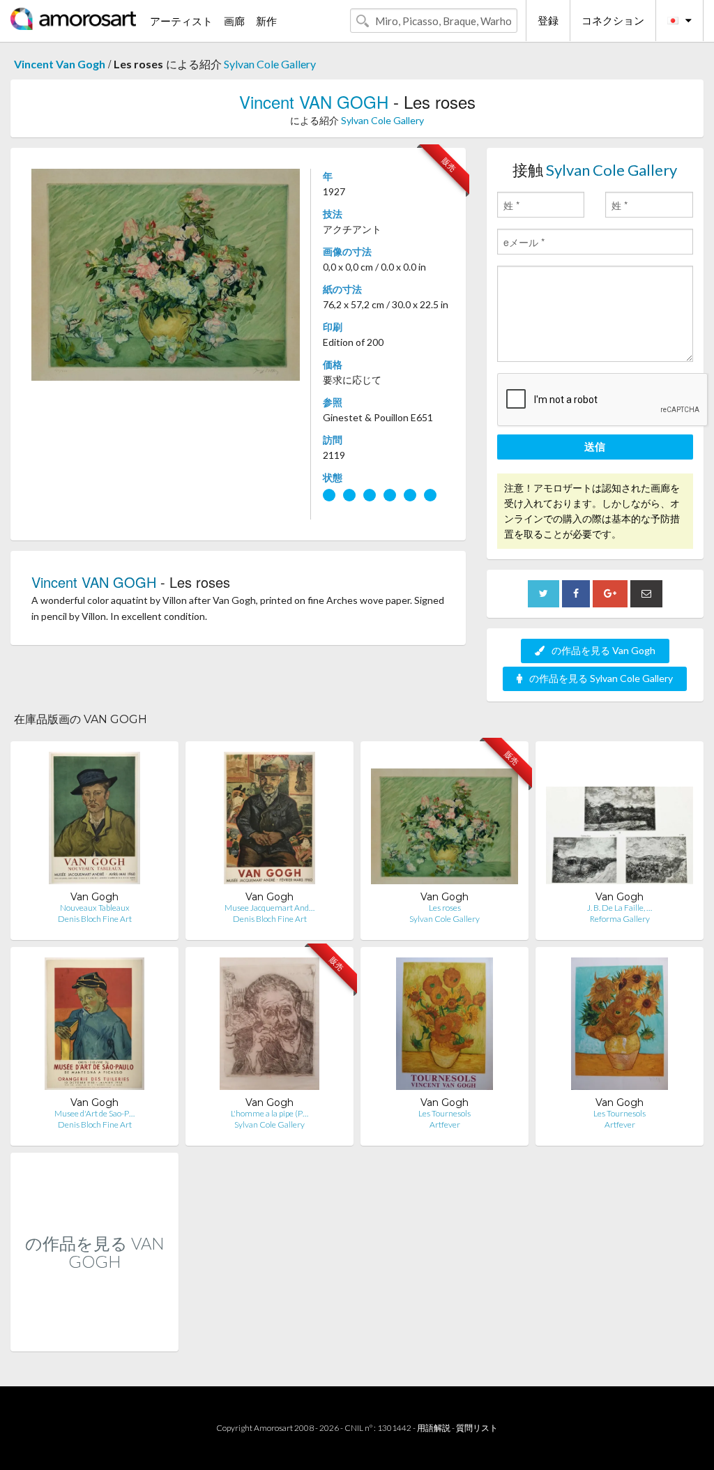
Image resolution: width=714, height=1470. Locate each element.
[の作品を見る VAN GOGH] (94, 1336)
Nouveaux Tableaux (95, 907)
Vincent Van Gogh (59, 63)
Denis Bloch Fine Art (95, 919)
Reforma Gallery (620, 919)
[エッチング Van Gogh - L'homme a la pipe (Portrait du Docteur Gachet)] (269, 1027)
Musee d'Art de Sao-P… (94, 1113)
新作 (266, 21)
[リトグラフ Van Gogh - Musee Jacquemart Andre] (269, 821)
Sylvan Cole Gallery (270, 63)
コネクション (613, 20)
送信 (594, 446)
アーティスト (181, 21)
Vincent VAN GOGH (313, 101)
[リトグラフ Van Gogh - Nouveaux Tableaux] (94, 821)
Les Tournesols (444, 1113)
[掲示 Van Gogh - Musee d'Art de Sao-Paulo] (94, 1027)
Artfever (445, 1124)
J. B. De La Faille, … (619, 907)
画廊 (234, 21)
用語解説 (433, 1428)
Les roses (445, 907)
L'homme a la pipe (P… (269, 1113)
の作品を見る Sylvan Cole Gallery (601, 678)
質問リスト (477, 1428)
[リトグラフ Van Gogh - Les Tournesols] (444, 1027)
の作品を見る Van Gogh (603, 650)
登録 (548, 20)
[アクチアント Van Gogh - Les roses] (444, 821)
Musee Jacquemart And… (269, 907)
